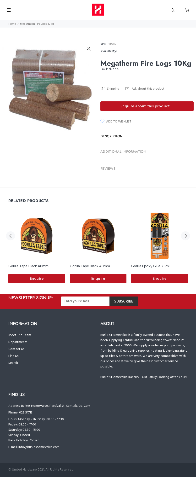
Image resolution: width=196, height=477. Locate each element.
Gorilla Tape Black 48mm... (29, 266)
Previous (10, 235)
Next (185, 235)
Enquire (37, 279)
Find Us (13, 356)
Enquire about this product (145, 106)
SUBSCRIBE (123, 301)
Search (13, 363)
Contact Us (16, 349)
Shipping (113, 89)
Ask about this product (148, 89)
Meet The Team (19, 335)
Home (12, 24)
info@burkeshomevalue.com (39, 447)
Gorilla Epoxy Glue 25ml (150, 266)
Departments (17, 342)
